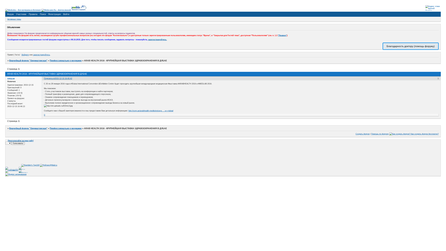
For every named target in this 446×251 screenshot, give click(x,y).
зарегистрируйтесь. (157, 40)
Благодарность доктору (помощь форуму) (411, 46)
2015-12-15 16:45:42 (63, 78)
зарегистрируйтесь (41, 55)
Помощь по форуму (380, 134)
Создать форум (363, 134)
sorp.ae (11, 78)
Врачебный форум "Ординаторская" (28, 60)
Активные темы (14, 19)
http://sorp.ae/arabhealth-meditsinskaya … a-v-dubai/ (150, 111)
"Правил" (282, 35)
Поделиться (49, 78)
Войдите (25, 55)
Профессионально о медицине (66, 60)
